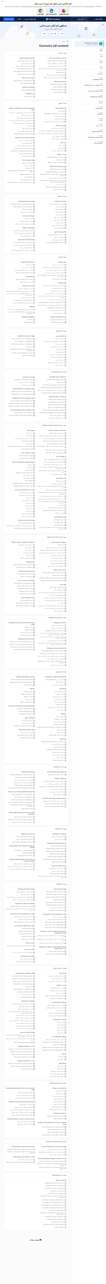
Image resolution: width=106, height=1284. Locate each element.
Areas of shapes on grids (26, 458)
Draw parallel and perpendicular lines (22, 71)
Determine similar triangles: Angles (55, 851)
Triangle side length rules (57, 322)
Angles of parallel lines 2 (26, 174)
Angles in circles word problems (56, 162)
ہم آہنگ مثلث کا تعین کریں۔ (57, 791)
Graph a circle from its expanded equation (21, 1066)
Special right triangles (58, 899)
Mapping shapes (28, 684)
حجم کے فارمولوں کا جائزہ (26, 558)
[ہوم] (67, 41)
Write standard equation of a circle (23, 1057)
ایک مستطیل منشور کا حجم (57, 555)
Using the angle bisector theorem (23, 839)
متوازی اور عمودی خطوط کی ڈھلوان (24, 66)
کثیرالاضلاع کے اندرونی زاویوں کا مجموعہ (23, 230)
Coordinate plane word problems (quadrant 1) (52, 387)
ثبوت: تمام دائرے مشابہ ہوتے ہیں (56, 981)
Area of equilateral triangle (25, 523)
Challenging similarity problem (24, 855)
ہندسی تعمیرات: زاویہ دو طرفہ (57, 1154)
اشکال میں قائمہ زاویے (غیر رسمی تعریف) (54, 341)
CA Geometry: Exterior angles (56, 1210)
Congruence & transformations (56, 774)
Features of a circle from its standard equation (20, 1049)
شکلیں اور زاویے (60, 222)
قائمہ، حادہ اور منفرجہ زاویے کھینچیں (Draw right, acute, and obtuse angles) (52, 181)
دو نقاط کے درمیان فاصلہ (26, 632)
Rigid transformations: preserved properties (21, 682)
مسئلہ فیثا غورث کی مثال (57, 628)
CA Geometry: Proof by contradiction (54, 1188)
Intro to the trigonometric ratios (55, 919)
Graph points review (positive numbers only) (52, 393)
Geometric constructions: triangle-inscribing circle (19, 1149)
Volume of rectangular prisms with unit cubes (52, 550)
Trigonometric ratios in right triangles (54, 922)
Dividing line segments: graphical (55, 1116)
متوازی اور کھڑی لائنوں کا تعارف (24, 60)
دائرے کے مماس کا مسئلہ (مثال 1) (24, 1015)
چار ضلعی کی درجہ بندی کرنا (57, 354)
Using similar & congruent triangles (23, 850)
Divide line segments (58, 1118)
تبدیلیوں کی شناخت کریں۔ (57, 684)
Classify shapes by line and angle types (22, 206)
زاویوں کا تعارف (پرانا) (27, 163)
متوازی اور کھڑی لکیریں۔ (26, 63)
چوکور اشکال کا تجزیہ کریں (57, 357)
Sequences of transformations (24, 708)
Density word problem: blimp (24, 574)
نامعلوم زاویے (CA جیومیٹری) (25, 153)
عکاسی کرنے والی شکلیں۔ (58, 752)
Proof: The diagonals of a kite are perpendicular (20, 802)
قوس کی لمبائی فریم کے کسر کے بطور (55, 1039)
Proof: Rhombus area (26, 808)
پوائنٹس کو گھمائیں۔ (59, 719)
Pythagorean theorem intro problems (54, 630)
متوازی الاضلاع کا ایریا (59, 519)
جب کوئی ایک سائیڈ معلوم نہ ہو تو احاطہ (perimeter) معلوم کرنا (51, 493)
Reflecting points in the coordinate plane (22, 391)
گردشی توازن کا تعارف (27, 723)
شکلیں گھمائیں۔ (60, 729)
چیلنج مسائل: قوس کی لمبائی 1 (56, 1013)
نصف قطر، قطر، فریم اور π (25, 492)
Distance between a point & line (24, 279)
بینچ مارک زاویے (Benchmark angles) (55, 187)
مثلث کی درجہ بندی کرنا (58, 264)
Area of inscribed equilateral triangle (23, 1042)
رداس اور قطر (29, 498)
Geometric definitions (26, 90)
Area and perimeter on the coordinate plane (21, 400)
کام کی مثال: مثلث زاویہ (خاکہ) (56, 299)
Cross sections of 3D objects (25, 588)
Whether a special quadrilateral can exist (22, 353)
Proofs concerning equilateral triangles (54, 806)
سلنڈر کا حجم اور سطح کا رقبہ (25, 545)
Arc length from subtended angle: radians (53, 1042)
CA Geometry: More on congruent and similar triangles (52, 1196)
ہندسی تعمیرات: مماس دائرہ (25, 1159)
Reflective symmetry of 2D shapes (23, 725)
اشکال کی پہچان (60, 206)
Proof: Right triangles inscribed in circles (22, 976)
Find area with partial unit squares (55, 443)
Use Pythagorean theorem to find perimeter (53, 651)
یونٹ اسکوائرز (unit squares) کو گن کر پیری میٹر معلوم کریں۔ (51, 487)
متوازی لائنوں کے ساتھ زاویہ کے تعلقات (23, 148)
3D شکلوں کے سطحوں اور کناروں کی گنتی (22, 242)
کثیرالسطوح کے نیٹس (59, 589)
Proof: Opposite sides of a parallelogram (22, 338)
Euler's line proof (28, 322)
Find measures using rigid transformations (21, 679)
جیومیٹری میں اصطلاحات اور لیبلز (56, 63)
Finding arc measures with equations (54, 995)
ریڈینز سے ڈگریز (60, 1030)
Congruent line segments (57, 89)
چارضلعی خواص (60, 349)
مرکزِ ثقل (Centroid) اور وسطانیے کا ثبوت (22, 300)
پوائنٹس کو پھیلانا (28, 691)
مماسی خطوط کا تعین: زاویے (25, 1006)
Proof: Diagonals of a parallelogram (23, 341)
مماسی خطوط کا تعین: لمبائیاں (25, 1009)
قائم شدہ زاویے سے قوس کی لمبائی (55, 1005)
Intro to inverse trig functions (56, 951)
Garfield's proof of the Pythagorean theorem (21, 641)
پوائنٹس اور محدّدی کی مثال (25, 382)
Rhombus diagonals (27, 355)
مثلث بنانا (61, 145)
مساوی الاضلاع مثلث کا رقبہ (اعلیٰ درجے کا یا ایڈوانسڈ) (19, 525)
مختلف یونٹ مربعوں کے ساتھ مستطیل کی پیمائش (51, 435)
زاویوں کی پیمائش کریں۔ (58, 136)
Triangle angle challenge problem (55, 307)
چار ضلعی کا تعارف (59, 338)
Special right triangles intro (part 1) (55, 891)
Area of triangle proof (26, 449)
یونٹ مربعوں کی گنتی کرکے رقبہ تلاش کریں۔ (53, 438)
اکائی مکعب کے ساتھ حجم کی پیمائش (55, 547)
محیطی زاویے (61, 1066)
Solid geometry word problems (24, 567)
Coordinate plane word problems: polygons (53, 1135)
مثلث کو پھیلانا (28, 699)
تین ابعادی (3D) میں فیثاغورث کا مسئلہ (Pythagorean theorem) (51, 662)
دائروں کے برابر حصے (59, 237)
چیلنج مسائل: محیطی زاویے (57, 1071)
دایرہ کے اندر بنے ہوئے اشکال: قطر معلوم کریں (21, 978)
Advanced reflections (58, 760)
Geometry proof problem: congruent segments (20, 819)
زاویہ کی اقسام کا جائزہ (58, 189)
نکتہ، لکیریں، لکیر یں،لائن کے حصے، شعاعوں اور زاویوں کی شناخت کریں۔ (51, 69)
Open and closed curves (26, 221)
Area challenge (28, 480)
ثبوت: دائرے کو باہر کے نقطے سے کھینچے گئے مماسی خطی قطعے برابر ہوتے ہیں (20, 1012)
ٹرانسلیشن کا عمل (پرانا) (26, 732)
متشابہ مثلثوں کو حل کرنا (58, 871)
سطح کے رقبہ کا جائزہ (59, 611)
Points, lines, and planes (26, 83)
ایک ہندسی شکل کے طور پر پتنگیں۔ (55, 362)
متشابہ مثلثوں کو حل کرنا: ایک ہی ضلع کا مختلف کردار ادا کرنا (51, 877)
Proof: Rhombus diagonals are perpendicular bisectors (21, 350)
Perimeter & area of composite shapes (22, 483)
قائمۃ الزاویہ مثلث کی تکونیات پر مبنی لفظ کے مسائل (19, 897)
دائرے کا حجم (29, 555)
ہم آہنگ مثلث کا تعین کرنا (57, 789)
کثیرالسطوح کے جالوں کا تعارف (56, 587)
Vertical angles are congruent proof (23, 133)
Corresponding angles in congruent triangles (21, 774)
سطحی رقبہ (61, 603)
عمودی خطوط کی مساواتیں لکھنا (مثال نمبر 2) (21, 1109)
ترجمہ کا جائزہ (60, 710)
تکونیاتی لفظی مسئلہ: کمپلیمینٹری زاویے (22, 922)
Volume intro (60, 545)
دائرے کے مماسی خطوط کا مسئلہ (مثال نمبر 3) (21, 1020)
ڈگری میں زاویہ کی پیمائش (57, 128)
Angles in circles (60, 160)
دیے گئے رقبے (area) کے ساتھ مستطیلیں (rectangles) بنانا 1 (50, 447)
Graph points (60, 382)
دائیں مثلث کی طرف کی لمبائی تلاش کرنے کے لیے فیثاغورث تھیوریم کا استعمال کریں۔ (52, 634)
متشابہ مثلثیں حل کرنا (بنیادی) (56, 868)
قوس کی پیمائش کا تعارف (57, 988)
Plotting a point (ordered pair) (56, 399)
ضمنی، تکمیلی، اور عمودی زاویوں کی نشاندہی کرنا (20, 112)
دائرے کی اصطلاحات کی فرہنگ (56, 976)
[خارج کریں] (2, 1)
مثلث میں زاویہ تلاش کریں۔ (57, 291)
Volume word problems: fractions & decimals (52, 580)
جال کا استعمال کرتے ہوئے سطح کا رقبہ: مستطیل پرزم (51, 605)
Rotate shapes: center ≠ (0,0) (56, 735)
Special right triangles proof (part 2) (55, 905)
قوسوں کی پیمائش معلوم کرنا (57, 990)
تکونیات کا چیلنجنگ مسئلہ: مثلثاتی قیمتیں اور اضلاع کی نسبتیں (19, 909)
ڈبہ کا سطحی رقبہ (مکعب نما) (56, 595)
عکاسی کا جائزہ (60, 757)
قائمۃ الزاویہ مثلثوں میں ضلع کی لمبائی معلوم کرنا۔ (51, 943)
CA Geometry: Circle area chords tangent (53, 1224)
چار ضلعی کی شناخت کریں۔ (57, 346)
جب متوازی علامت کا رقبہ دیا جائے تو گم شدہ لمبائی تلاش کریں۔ (51, 528)
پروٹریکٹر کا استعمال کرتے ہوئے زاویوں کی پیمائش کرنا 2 (51, 133)
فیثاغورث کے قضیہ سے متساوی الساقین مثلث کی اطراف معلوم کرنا (52, 637)
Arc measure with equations (56, 998)
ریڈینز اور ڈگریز (60, 1025)
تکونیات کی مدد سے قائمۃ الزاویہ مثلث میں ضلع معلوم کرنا (50, 936)
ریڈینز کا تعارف (60, 1022)
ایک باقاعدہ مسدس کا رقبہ (57, 907)
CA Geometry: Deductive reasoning (55, 1185)
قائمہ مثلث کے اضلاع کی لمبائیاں (56, 640)
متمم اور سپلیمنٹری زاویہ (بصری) (24, 118)
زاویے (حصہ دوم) (28, 165)
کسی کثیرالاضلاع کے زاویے (26, 235)
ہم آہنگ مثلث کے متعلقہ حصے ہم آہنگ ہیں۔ (53, 781)
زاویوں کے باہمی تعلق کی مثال (25, 131)
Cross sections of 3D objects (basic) (23, 583)
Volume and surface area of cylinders (22, 564)
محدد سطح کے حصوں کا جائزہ (57, 415)
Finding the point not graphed (56, 402)
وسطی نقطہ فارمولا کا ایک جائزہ (56, 1109)
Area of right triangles (26, 441)
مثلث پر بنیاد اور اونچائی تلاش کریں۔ (23, 438)
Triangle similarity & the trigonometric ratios (21, 906)
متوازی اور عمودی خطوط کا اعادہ (24, 74)
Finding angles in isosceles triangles (23, 785)
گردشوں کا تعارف (60, 682)
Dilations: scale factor (26, 694)
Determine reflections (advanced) (55, 749)
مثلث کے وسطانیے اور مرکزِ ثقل (25, 288)
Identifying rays (60, 72)
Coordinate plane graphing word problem (53, 385)
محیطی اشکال (29, 986)
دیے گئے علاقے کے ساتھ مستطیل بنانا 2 (55, 450)
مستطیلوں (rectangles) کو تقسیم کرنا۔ (55, 242)
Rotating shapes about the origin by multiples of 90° (50, 727)
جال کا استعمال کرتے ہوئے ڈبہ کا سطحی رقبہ (53, 597)
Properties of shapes (27, 209)
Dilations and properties (26, 702)
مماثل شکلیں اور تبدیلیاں (58, 836)
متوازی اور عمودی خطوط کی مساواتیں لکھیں (21, 1112)
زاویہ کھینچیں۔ (60, 148)
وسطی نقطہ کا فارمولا (58, 1099)
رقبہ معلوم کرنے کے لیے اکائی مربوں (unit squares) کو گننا (51, 471)
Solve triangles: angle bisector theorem (22, 842)
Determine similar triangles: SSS (56, 856)
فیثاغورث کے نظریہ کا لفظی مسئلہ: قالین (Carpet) (52, 653)
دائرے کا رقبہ (29, 508)
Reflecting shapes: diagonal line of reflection (52, 741)
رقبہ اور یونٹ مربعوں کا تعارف (56, 433)
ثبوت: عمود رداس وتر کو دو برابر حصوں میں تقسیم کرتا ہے (19, 1039)
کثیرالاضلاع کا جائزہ (59, 228)
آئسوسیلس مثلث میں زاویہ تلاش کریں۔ (54, 293)
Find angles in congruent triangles (23, 777)
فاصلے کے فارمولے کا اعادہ (26, 635)
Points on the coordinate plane (56, 404)
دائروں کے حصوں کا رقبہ (26, 516)
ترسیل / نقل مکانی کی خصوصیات (55, 707)
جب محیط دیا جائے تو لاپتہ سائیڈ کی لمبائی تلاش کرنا (51, 499)
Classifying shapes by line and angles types (21, 204)
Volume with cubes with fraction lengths (53, 572)
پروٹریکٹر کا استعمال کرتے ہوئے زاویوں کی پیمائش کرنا (51, 130)
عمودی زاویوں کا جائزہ (27, 128)
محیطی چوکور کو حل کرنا (26, 994)
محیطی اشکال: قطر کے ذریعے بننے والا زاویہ (22, 981)
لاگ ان (19, 19)
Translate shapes (59, 704)
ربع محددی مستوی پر (27, 385)
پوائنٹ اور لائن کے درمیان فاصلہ (24, 1121)
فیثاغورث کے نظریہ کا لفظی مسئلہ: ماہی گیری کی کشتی (50, 656)
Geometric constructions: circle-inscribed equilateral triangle (50, 1164)
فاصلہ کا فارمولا (28, 627)
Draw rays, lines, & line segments (55, 75)
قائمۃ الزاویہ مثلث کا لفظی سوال (24, 891)
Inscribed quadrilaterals (26, 997)
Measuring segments (58, 87)
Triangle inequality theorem (57, 319)
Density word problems (26, 576)
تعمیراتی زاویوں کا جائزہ (58, 150)
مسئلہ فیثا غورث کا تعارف (57, 625)
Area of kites (29, 470)
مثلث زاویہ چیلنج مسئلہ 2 (57, 310)
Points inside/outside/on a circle (56, 1129)
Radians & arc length (58, 1044)
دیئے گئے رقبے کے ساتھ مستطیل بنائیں (55, 452)
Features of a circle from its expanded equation (20, 1063)
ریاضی (63, 41)
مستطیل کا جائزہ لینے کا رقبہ (57, 474)
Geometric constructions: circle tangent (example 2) (19, 1162)
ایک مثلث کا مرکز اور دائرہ (26, 282)
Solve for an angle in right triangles (55, 954)
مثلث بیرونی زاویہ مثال (58, 288)
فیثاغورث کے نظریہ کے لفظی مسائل (55, 658)
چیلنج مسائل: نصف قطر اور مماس (23, 1026)
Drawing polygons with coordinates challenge (20, 415)
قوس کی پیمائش (60, 993)
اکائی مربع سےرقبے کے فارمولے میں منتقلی (54, 459)
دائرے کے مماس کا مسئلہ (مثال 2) (24, 1018)
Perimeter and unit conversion (56, 507)
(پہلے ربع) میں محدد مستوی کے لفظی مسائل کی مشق (51, 390)
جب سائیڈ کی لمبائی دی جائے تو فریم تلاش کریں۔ (52, 496)
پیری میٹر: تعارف (60, 481)
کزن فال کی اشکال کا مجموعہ (57, 204)
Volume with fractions (58, 575)
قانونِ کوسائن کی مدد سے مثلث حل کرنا (22, 952)
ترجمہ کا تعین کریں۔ (59, 699)
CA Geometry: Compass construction (54, 1216)
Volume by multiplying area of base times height (51, 578)
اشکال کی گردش (60, 716)
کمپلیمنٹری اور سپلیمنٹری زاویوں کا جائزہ (22, 123)
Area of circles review (26, 513)
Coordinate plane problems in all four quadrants (51, 412)
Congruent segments (58, 92)
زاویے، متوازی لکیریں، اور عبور (25, 140)
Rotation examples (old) (26, 737)
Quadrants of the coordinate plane (23, 379)
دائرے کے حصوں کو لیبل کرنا (25, 495)
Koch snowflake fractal (26, 600)
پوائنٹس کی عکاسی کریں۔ (58, 744)
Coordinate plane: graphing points (55, 379)
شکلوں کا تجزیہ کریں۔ (59, 220)
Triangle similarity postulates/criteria (55, 848)
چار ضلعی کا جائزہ (59, 365)
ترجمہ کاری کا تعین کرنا (58, 696)
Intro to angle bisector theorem (24, 836)
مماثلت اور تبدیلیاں (59, 839)
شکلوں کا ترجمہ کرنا (59, 691)
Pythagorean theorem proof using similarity (21, 647)
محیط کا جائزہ (29, 503)
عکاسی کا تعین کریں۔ (59, 747)
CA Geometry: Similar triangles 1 (55, 1193)
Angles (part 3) (28, 168)
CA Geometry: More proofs (57, 1191)
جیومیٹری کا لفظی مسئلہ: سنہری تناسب (22, 863)
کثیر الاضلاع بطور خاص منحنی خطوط (23, 224)
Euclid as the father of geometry (55, 60)
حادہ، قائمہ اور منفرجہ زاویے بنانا (56, 178)
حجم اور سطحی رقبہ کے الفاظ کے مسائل (54, 608)
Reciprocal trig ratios (27, 928)
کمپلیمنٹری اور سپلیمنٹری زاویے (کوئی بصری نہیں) (20, 120)
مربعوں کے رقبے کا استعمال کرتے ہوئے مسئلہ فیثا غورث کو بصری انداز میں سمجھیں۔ (51, 644)
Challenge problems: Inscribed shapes (22, 989)
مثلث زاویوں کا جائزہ (59, 313)
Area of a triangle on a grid (25, 455)
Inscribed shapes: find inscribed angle (22, 984)
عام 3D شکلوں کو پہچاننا (26, 247)
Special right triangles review (56, 910)
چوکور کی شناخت (60, 344)
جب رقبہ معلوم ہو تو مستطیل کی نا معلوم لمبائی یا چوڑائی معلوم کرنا (51, 467)
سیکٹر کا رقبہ (61, 1056)
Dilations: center (28, 696)
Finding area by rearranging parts (24, 472)
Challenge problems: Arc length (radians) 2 (53, 1050)
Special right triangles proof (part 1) (55, 902)
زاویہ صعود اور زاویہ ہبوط (26, 894)
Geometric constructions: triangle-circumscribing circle (19, 1152)
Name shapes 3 (60, 212)
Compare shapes (59, 209)
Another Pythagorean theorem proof (23, 649)
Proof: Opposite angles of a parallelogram (21, 344)
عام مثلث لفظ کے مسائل (26, 959)
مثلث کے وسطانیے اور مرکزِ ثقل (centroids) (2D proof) (19, 291)
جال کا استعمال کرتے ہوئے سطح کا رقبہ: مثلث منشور (51, 592)
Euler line (30, 319)
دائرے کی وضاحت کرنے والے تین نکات (23, 270)
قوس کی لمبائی (60, 1010)
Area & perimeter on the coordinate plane (53, 1127)
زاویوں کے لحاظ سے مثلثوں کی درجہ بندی (54, 272)
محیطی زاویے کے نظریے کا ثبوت (56, 1073)
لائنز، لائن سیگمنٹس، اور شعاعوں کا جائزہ (54, 77)
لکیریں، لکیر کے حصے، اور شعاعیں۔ (56, 66)
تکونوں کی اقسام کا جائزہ (58, 279)
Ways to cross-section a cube (24, 586)
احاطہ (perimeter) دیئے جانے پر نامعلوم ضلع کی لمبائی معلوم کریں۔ (51, 502)
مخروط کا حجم (28, 550)
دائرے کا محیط (28, 505)
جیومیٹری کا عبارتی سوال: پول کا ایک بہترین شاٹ (20, 869)
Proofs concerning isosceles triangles (54, 803)
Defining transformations (25, 714)
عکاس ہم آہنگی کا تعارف (26, 720)
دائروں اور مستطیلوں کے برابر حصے (55, 234)
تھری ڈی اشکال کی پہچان (58, 225)
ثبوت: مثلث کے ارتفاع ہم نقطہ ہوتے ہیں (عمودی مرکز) (19, 309)
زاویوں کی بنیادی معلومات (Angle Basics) (54, 113)
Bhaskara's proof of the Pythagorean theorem (20, 644)
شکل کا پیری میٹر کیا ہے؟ (58, 483)
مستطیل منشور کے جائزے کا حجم (56, 566)
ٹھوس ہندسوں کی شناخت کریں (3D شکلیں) (21, 250)
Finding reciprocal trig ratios (25, 931)
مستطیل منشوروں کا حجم (57, 558)
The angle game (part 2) (26, 179)
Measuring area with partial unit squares (53, 441)
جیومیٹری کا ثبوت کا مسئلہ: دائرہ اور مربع (22, 822)
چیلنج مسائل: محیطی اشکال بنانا (24, 1028)
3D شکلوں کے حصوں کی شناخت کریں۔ (23, 245)
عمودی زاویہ (29, 125)
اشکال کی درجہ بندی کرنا (26, 212)
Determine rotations (58, 724)
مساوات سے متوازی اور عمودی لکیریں (23, 1107)
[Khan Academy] (53, 19)
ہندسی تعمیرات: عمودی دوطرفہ (56, 1149)
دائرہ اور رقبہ (61, 505)
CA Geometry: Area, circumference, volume (53, 1205)
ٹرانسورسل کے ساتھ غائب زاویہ (25, 145)
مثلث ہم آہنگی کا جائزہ (58, 794)
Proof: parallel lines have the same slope (22, 1115)
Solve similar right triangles (57, 873)
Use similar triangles (27, 853)
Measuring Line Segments (57, 84)
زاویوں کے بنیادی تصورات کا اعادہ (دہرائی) (54, 121)
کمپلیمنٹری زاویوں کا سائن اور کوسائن (23, 916)
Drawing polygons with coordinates (23, 412)
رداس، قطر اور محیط (27, 500)
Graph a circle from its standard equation (21, 1054)
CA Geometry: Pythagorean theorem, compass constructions (52, 1213)
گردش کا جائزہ (60, 732)
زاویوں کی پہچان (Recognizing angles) (55, 171)
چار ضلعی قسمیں (59, 352)
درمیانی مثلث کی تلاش (26, 297)
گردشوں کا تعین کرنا (59, 722)
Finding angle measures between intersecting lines (51, 302)
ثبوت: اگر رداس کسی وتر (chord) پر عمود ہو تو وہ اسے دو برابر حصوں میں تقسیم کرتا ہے (19, 1035)
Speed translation (59, 1227)
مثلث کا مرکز (29, 264)
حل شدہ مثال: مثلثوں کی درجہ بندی (55, 270)
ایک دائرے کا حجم (28, 552)
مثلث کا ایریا (29, 433)
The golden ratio (28, 96)
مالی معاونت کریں (30, 19)
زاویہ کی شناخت (60, 184)
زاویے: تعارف (61, 111)
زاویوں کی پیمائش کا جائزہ (58, 138)
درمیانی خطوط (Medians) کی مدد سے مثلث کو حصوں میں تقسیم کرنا (19, 294)
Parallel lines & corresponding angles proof (21, 151)
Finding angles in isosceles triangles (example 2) (20, 788)
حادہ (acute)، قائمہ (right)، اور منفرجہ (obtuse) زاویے (19, 182)
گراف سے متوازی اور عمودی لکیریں (24, 1095)
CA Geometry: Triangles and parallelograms (53, 1199)
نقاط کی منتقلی (60, 694)
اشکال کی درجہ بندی (59, 217)
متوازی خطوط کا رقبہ (59, 522)
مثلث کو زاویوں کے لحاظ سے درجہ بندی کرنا (53, 267)
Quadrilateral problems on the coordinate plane (20, 403)
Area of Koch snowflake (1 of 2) (24, 603)
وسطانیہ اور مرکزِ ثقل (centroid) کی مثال (22, 302)
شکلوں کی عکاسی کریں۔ (58, 755)
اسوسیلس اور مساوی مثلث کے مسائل (23, 780)
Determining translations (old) (24, 735)
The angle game (28, 177)
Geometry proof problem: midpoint (23, 817)
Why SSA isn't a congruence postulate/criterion (52, 786)
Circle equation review (26, 1069)
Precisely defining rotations (25, 711)
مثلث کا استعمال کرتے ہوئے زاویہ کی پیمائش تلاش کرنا (51, 305)
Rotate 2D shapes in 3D (26, 593)
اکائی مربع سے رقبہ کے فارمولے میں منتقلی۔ (53, 462)
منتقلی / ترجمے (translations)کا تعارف (54, 679)
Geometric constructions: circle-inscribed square (51, 1161)
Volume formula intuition (57, 563)
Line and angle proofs (26, 156)
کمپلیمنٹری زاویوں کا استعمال (25, 919)
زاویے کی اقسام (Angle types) (57, 169)
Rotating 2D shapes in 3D (25, 591)
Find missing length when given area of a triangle (20, 446)
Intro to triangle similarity (57, 846)
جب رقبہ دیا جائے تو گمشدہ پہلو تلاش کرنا (54, 464)
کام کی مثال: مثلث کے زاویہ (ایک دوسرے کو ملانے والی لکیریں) (51, 296)
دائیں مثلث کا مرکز (27, 267)
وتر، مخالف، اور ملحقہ (58, 917)
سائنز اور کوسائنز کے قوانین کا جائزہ (24, 961)
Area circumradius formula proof (24, 272)
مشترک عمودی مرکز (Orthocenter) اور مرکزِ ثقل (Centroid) (20, 312)
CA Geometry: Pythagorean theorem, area (53, 1207)
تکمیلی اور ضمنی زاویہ (27, 115)
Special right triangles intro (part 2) (55, 894)
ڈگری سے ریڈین (60, 1027)
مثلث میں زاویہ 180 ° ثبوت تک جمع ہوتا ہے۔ (53, 285)
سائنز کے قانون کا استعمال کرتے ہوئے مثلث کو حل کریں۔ (19, 945)
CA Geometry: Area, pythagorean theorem (53, 1202)
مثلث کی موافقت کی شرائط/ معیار (55, 784)
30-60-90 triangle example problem (55, 897)
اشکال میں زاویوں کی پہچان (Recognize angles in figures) (52, 175)
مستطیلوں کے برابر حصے (58, 239)
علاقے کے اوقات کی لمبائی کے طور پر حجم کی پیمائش (51, 552)
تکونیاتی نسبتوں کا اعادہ (26, 939)
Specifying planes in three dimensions (22, 80)
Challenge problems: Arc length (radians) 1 (53, 1047)
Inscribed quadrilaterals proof (24, 992)
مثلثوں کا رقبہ (29, 435)
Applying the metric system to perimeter (53, 510)
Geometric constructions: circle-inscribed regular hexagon (51, 1168)
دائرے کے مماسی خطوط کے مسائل (24, 1023)
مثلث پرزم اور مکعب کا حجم (57, 560)
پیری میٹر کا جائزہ (59, 513)
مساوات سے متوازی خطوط (26, 1104)
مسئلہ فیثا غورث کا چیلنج (57, 665)
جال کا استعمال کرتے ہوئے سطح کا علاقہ (54, 600)
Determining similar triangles (56, 854)
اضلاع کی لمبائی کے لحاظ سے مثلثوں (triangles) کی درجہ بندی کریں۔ (50, 276)
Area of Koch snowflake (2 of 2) (24, 605)
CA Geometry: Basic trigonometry (55, 1219)
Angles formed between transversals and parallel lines (20, 171)
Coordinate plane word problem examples (53, 410)
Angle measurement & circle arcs (55, 157)
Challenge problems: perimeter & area (22, 486)
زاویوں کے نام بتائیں (59, 116)
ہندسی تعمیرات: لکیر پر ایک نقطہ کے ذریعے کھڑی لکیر (51, 1152)
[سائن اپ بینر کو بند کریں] (103, 24)
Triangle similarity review (58, 861)
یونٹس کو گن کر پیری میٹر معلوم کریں (55, 490)
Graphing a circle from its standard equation (21, 1051)
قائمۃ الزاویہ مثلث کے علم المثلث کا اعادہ (22, 899)
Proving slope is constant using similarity (53, 859)
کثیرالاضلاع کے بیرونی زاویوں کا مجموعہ (23, 233)
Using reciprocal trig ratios (25, 933)
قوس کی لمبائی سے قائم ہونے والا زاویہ (55, 1007)
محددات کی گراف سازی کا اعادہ (56, 418)
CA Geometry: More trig (58, 1222)
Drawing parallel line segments (24, 68)
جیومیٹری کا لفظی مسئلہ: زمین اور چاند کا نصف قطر (19, 866)
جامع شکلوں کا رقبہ (27, 475)
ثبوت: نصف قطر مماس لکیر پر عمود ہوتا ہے (22, 1003)
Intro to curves (28, 218)
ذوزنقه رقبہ (29, 464)
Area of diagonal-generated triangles (23, 528)
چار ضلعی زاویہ (28, 346)
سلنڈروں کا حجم (28, 547)
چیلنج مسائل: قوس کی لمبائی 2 (56, 1015)
